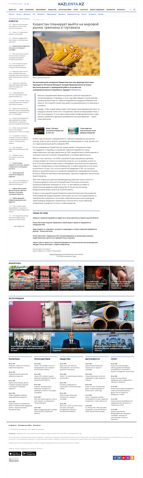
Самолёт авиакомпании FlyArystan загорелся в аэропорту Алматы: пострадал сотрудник (45, 389)
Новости (13, 21)
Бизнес (84, 14)
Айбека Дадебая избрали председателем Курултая (17, 200)
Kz (28, 4)
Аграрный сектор (73, 14)
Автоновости (92, 359)
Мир (21, 10)
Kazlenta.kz (12, 433)
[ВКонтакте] (119, 458)
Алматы (11, 14)
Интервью (92, 14)
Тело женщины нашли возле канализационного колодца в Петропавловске (18, 65)
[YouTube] (123, 458)
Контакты (37, 425)
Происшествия (65, 10)
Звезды (100, 14)
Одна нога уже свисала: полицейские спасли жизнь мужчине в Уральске (18, 26)
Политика (29, 10)
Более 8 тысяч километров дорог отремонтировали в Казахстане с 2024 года (95, 389)
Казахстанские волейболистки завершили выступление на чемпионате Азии (122, 403)
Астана (18, 14)
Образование (51, 14)
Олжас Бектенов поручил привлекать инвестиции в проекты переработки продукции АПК (62, 224)
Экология (110, 10)
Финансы (121, 10)
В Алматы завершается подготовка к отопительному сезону (18, 40)
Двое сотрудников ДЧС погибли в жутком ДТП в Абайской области (45, 412)
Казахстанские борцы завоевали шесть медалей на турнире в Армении (121, 380)
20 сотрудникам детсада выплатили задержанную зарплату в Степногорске (18, 217)
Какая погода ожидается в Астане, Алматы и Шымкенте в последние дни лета (19, 166)
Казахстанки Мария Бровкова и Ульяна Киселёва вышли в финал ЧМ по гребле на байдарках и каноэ (122, 391)
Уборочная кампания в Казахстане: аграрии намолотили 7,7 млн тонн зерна (19, 130)
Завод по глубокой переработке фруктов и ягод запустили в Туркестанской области (65, 218)
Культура (84, 10)
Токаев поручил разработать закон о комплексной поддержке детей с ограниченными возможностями (20, 406)
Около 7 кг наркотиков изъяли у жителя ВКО (18, 33)
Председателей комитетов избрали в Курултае (16, 174)
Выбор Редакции (97, 10)
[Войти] (134, 10)
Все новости (19, 226)
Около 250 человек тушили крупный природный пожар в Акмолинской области (45, 378)
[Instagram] (128, 458)
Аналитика (15, 263)
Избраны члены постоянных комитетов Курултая (16, 157)
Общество (52, 10)
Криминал (41, 14)
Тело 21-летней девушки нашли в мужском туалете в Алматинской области (18, 182)
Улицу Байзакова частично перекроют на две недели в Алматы (18, 94)
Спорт (75, 10)
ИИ (34, 14)
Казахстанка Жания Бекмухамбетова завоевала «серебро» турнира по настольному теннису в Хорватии (121, 415)
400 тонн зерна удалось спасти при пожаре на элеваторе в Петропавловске (45, 401)
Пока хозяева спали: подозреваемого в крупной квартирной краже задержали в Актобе (19, 209)
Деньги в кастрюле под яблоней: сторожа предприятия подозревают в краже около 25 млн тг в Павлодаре (19, 111)
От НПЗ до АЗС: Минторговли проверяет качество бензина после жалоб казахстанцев (95, 410)
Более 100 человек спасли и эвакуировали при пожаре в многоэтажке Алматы (19, 102)
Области (12, 10)
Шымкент (27, 14)
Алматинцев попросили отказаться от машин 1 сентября (19, 48)
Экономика (41, 10)
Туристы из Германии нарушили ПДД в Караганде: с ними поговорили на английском (18, 86)
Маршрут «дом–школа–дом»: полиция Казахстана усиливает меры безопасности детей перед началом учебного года (19, 75)
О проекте (13, 425)
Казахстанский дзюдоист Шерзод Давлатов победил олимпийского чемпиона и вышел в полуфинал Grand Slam (19, 121)
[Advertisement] (118, 50)
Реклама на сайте (25, 425)
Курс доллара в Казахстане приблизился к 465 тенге (18, 149)
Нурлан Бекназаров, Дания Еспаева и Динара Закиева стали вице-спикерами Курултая (18, 191)
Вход (74, 256)
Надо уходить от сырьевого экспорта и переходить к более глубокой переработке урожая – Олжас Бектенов (65, 230)
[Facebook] (115, 458)
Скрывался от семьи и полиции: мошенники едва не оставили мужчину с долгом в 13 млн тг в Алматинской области (18, 139)
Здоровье (61, 14)
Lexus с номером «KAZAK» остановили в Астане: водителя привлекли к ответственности (96, 399)
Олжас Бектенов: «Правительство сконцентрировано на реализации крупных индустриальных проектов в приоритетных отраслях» (63, 237)
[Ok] (132, 458)
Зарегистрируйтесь (56, 254)
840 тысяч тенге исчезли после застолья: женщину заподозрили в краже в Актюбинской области (18, 56)
